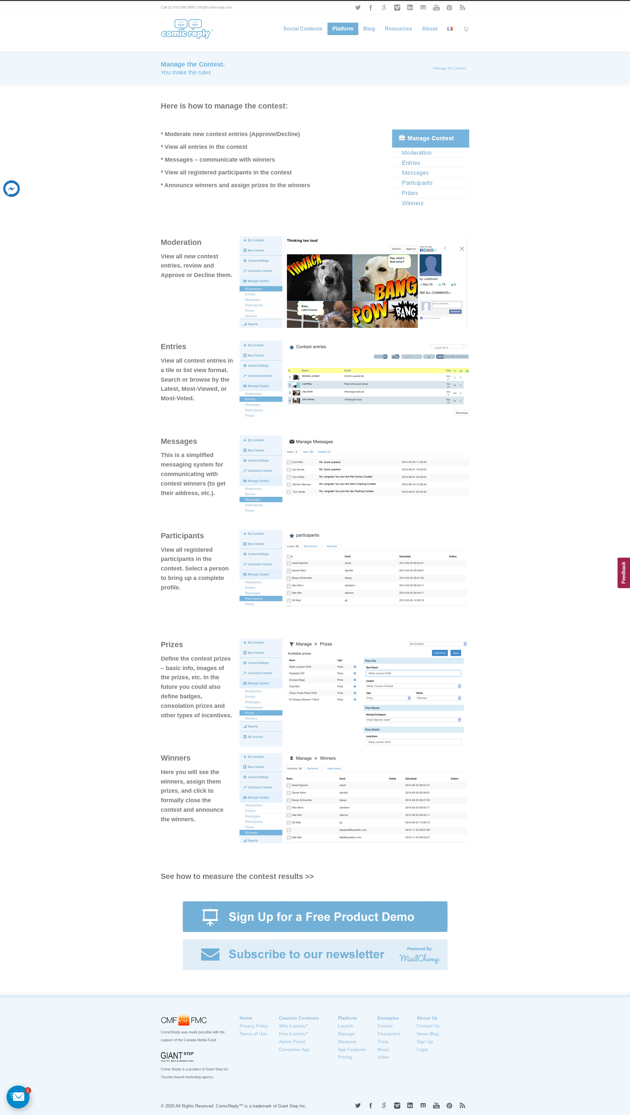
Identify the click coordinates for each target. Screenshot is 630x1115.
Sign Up (425, 1041)
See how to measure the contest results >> (237, 876)
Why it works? (293, 1025)
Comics (385, 1025)
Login (422, 1049)
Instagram (397, 7)
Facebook (370, 7)
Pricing (345, 1057)
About (429, 28)
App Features (352, 1049)
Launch (345, 1025)
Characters (388, 1033)
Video (383, 1057)
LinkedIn (410, 7)
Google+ (383, 7)
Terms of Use (253, 1033)
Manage (346, 1033)
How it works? (293, 1033)
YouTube (436, 7)
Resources (398, 28)
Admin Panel (292, 1041)
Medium (423, 7)
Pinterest (449, 7)
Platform (342, 28)
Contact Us (428, 1025)
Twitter (357, 7)
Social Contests (303, 28)
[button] (18, 1096)
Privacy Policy (254, 1025)
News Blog (428, 1033)
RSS (462, 7)
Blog (369, 28)
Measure (347, 1041)
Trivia (382, 1041)
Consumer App (294, 1049)
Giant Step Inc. (292, 1106)
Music (383, 1049)
